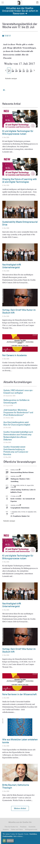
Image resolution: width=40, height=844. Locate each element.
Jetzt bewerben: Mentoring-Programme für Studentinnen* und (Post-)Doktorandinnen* (18, 412)
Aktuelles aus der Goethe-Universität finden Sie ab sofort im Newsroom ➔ (20, 10)
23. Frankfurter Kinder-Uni (20, 516)
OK (4, 841)
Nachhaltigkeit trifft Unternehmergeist (11, 266)
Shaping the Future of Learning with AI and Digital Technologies (19, 180)
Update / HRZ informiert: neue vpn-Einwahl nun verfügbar (18, 391)
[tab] (9, 70)
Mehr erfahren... (18, 836)
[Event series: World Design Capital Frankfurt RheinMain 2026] (15, 487)
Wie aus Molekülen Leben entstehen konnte (20, 741)
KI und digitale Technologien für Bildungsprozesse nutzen (17, 132)
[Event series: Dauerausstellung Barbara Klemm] (19, 470)
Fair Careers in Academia (14, 355)
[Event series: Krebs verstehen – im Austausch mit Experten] (20, 496)
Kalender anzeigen (11, 78)
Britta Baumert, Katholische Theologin (15, 786)
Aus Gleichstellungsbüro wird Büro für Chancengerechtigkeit (16, 423)
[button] (20, 808)
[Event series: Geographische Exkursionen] (20, 505)
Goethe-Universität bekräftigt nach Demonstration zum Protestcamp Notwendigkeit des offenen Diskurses (18, 436)
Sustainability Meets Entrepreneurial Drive (20, 223)
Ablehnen (10, 841)
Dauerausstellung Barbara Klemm (22, 472)
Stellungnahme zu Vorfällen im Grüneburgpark (16, 401)
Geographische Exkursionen (20, 508)
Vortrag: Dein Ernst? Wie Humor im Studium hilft (19, 311)
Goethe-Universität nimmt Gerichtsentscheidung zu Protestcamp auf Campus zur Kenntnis (15, 450)
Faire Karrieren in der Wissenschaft (19, 694)
